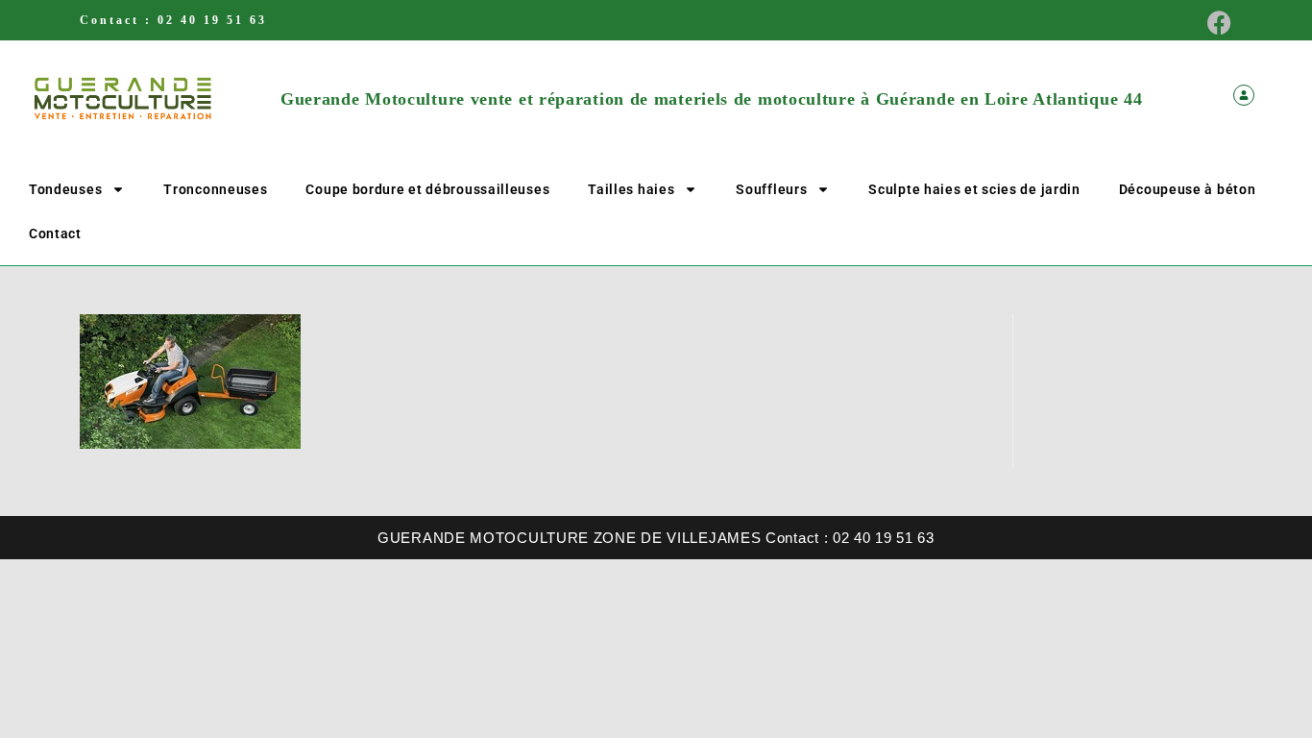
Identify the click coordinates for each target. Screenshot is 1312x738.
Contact (55, 233)
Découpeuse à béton (1187, 189)
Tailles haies (631, 189)
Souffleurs (771, 189)
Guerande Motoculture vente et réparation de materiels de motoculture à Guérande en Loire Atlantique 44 (711, 99)
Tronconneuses (215, 189)
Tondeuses (65, 189)
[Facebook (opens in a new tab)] (1213, 23)
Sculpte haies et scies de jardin (974, 189)
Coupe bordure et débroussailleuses (427, 189)
